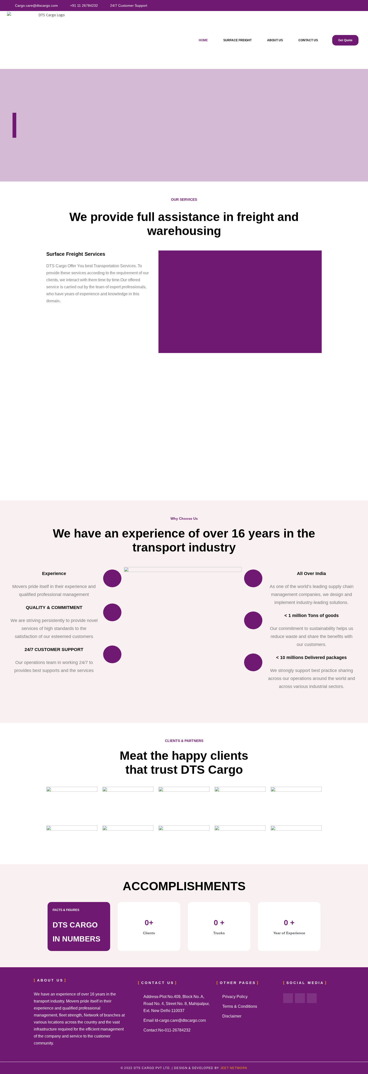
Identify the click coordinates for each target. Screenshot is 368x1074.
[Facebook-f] (288, 998)
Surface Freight (237, 40)
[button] (164, 302)
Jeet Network (233, 1068)
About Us (275, 40)
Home (203, 40)
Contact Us (308, 40)
